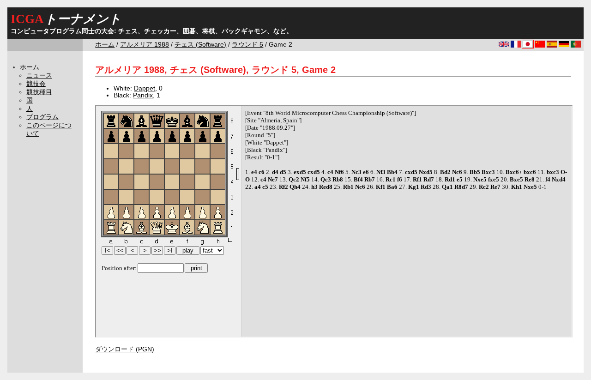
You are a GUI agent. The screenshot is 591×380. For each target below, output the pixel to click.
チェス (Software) (200, 44)
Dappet (144, 88)
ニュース (39, 75)
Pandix (143, 95)
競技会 (36, 83)
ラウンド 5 (247, 44)
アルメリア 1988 (144, 44)
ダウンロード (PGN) (124, 349)
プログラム (42, 117)
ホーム (105, 44)
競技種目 (39, 92)
